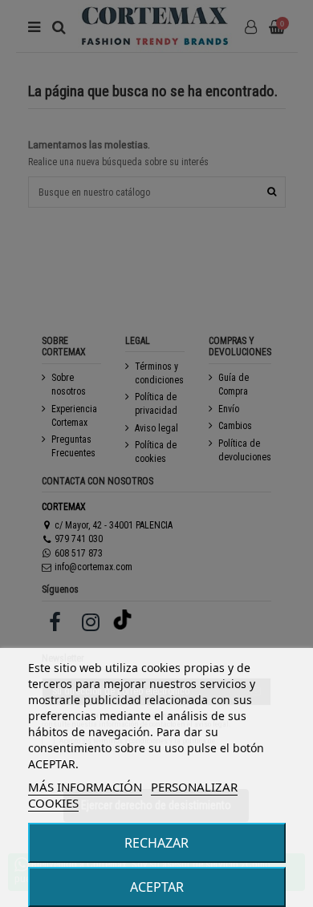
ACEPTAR (157, 887)
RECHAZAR (156, 843)
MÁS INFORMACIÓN (85, 787)
